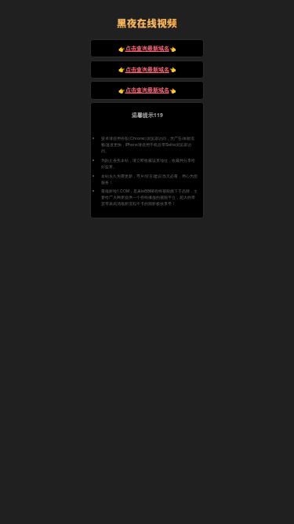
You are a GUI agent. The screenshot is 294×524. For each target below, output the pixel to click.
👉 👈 (147, 48)
